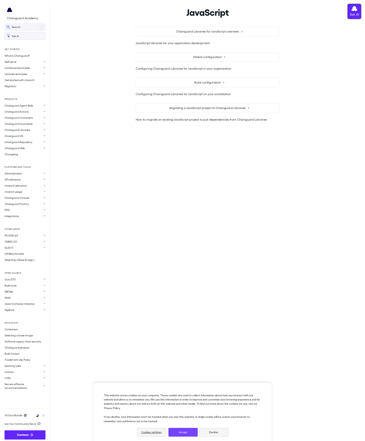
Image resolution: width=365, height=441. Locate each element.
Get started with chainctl (19, 80)
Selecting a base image (19, 335)
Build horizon (12, 353)
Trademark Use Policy (17, 359)
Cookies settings (151, 432)
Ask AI (15, 36)
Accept (183, 432)
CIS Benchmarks (14, 253)
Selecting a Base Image (19, 259)
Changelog (11, 154)
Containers (11, 329)
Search (16, 27)
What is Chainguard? (17, 55)
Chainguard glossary (17, 347)
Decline (213, 432)
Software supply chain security (23, 341)
